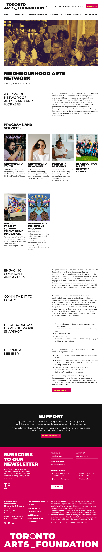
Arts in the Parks (85, 479)
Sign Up (56, 487)
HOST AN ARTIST (91, 15)
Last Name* (80, 453)
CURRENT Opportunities (33, 514)
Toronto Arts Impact (61, 479)
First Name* (55, 453)
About (6, 15)
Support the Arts (36, 15)
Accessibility (32, 522)
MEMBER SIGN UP (60, 390)
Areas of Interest (58, 470)
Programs (19, 15)
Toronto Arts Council (73, 6)
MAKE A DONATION (49, 436)
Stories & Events (72, 15)
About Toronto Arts (36, 502)
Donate (90, 6)
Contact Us (56, 6)
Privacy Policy (33, 518)
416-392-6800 (17, 516)
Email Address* (57, 462)
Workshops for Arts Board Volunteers (86, 474)
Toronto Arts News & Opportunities (61, 474)
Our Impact (54, 15)
